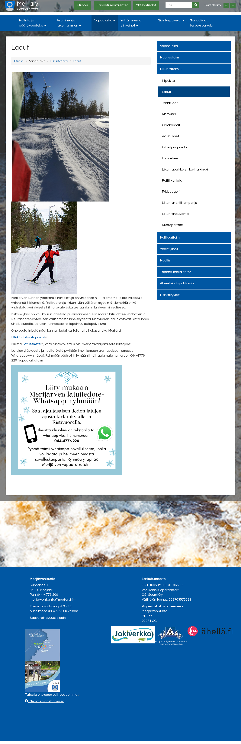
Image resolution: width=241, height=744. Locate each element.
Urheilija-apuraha (175, 147)
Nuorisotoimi (169, 57)
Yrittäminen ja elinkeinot (130, 23)
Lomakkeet (171, 158)
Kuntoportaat (172, 225)
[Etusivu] (10, 6)
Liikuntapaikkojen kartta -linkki (185, 169)
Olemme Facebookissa (46, 701)
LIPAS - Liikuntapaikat (28, 337)
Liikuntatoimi (59, 61)
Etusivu (82, 5)
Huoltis (165, 260)
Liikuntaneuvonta (175, 214)
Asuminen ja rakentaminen (68, 23)
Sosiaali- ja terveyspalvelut (202, 23)
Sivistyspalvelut (170, 20)
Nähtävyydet (170, 295)
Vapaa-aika (103, 20)
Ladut (77, 61)
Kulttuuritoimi (170, 237)
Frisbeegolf (171, 191)
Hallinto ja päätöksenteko (31, 23)
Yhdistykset (169, 249)
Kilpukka (168, 81)
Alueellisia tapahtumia (177, 283)
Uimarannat (171, 125)
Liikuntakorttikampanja (179, 203)
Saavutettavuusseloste (48, 618)
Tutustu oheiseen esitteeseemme (51, 694)
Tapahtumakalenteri (112, 5)
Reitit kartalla (172, 180)
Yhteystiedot (146, 5)
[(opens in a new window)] (133, 634)
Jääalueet (170, 103)
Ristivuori (169, 114)
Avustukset (170, 136)
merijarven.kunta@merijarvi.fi (51, 599)
